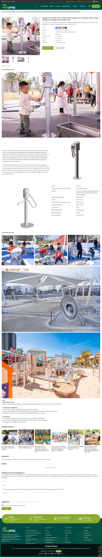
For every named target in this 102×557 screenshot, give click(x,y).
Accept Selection (50, 551)
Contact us (68, 542)
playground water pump (28, 459)
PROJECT (57, 6)
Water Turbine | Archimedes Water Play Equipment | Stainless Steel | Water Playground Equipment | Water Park (59, 448)
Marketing (61, 553)
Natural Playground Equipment (33, 533)
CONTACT (83, 6)
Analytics (48, 553)
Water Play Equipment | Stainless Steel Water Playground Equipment (76, 448)
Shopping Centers (50, 540)
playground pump (17, 459)
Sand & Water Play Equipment (15, 11)
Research (86, 533)
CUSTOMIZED (44, 6)
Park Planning (72, 1)
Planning (86, 518)
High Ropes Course (30, 543)
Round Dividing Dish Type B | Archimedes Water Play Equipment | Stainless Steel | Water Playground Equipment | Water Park (91, 449)
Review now (54, 467)
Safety (89, 1)
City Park (47, 533)
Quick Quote (96, 6)
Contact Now (49, 48)
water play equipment (7, 459)
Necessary (42, 553)
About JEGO (68, 530)
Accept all (59, 551)
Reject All (43, 551)
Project (81, 1)
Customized (87, 535)
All (6, 11)
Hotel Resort (48, 535)
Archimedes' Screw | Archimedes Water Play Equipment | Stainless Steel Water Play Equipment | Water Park (42, 449)
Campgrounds (49, 542)
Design (86, 537)
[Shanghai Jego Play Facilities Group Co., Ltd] (9, 6)
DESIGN (52, 6)
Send (6, 508)
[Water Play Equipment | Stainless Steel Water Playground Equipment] (76, 437)
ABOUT (75, 6)
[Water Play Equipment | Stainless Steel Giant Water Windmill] (26, 437)
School (47, 530)
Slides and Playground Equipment (31, 540)
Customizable (64, 518)
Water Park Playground (31, 530)
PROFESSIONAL (66, 6)
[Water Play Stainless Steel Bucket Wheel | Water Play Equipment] (10, 437)
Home (3, 11)
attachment (6, 501)
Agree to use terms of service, (14, 505)
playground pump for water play (43, 459)
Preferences (54, 553)
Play (36, 6)
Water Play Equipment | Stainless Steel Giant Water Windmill (26, 447)
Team (66, 535)
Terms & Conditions (21, 505)
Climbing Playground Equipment (31, 536)
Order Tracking (88, 540)
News (66, 537)
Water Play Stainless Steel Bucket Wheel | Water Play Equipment (8, 448)
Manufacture (68, 533)
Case (66, 540)
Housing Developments (51, 537)
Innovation (38, 517)
